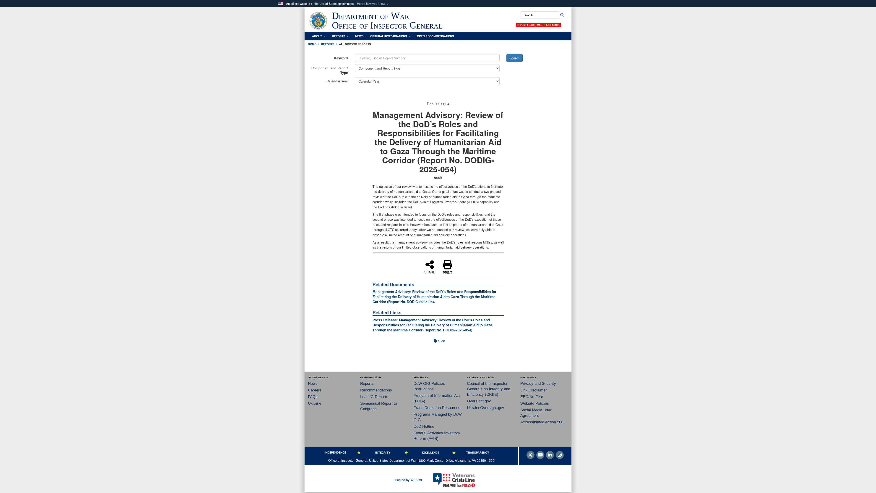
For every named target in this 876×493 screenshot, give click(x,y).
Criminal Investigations (388, 36)
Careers (315, 390)
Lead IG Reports (374, 397)
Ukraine (314, 403)
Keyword (341, 58)
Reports (338, 36)
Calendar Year (337, 81)
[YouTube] (540, 455)
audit (441, 340)
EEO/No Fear (531, 397)
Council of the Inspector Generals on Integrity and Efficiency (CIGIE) (488, 389)
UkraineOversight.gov (485, 408)
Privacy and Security (538, 383)
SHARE (429, 272)
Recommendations (376, 390)
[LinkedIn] (550, 455)
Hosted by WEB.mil (408, 479)
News (359, 36)
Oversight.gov (479, 401)
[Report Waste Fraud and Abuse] (538, 24)
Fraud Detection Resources (437, 408)
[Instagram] (560, 455)
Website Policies (534, 403)
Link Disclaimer (533, 390)
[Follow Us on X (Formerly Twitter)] (530, 455)
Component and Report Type (329, 70)
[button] (373, 3)
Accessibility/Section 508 (541, 422)
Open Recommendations (435, 36)
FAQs (313, 397)
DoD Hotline (424, 426)
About (317, 36)
